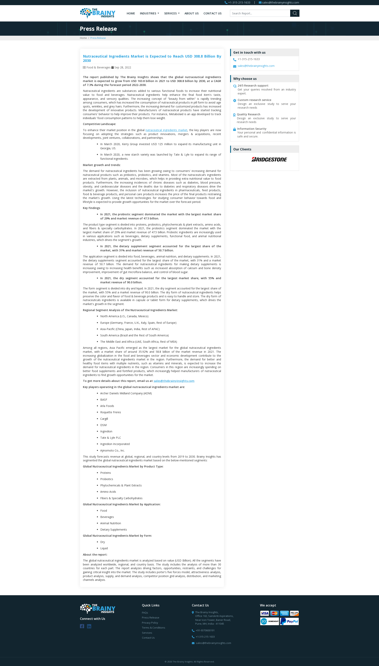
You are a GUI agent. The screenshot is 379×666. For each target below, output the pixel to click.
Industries (148, 13)
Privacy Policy (150, 622)
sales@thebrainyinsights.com (280, 2)
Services (170, 13)
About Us (192, 13)
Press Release (150, 617)
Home (131, 13)
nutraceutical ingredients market (166, 130)
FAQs (145, 612)
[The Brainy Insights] (97, 13)
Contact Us (212, 13)
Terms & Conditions (153, 627)
